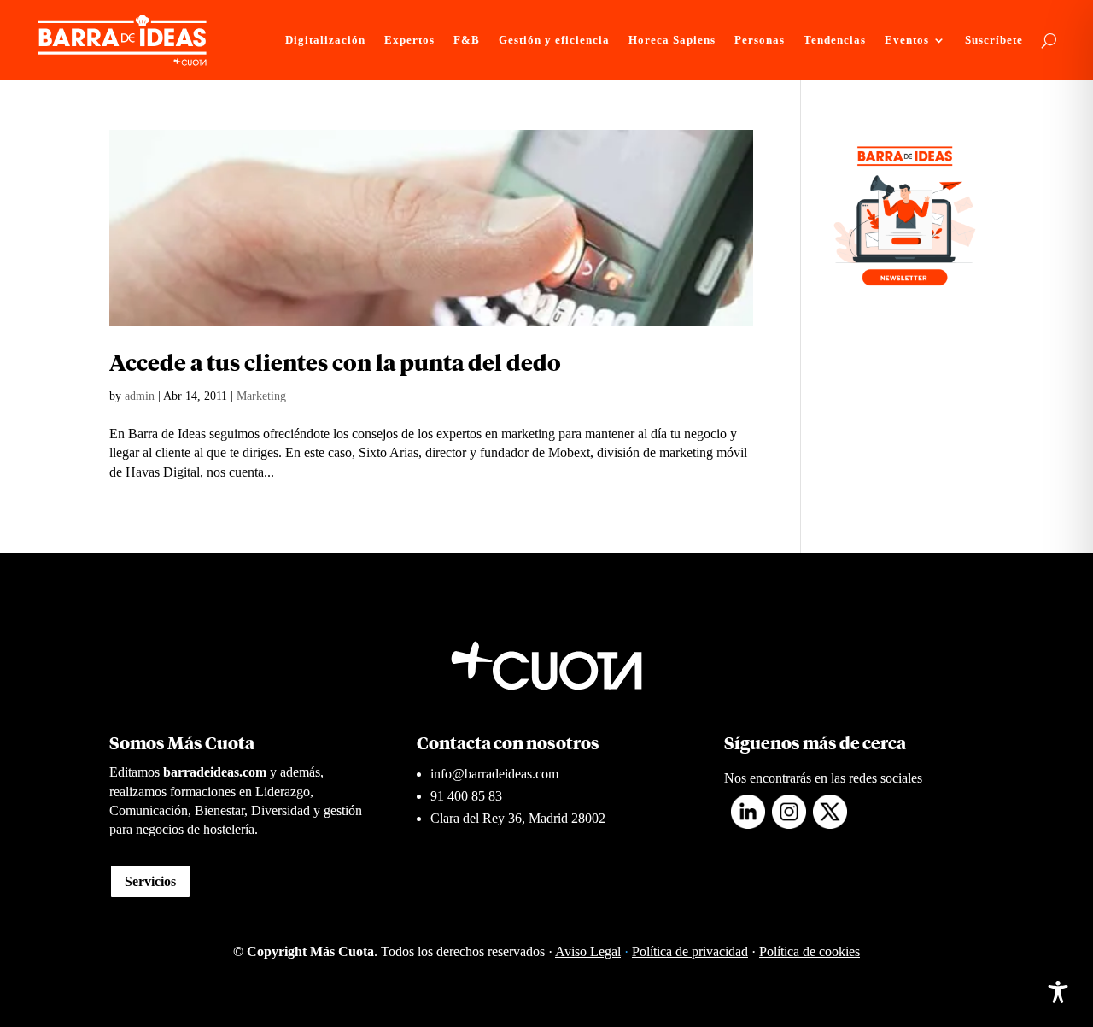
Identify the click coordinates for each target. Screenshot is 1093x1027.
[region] (222, 893)
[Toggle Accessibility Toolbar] (1058, 992)
